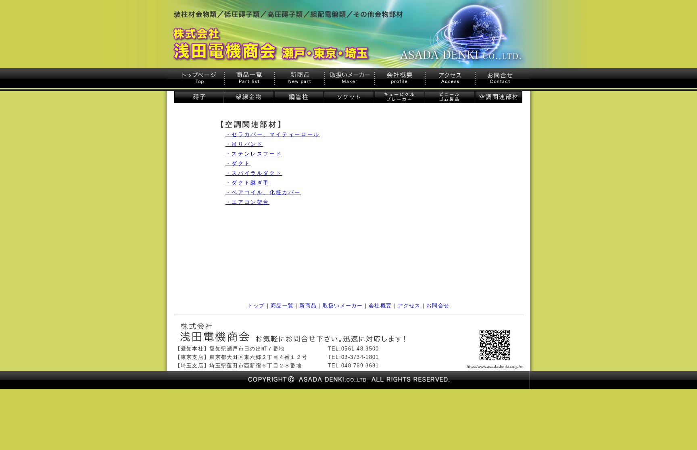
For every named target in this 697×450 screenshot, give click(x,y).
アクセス (409, 306)
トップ (256, 306)
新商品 (308, 306)
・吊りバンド (244, 144)
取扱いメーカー (343, 306)
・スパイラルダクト (253, 173)
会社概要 (380, 306)
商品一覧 (282, 306)
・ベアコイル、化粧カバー (263, 192)
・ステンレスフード (253, 154)
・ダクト (237, 163)
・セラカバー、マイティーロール (272, 134)
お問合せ (437, 306)
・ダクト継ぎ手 (247, 183)
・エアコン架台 (247, 202)
